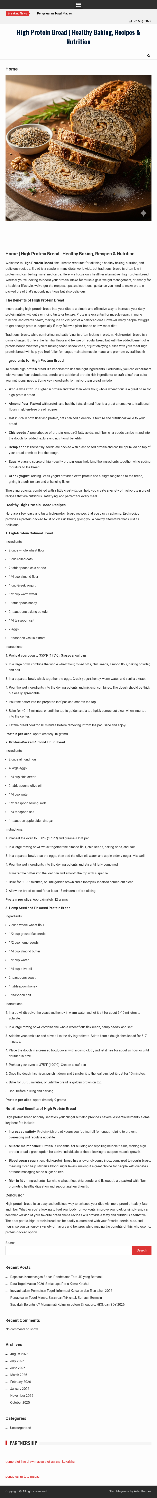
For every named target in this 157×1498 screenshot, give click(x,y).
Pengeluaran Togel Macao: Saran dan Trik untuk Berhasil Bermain (56, 1298)
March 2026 (18, 1375)
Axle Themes (142, 1491)
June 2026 (17, 1368)
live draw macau (32, 1462)
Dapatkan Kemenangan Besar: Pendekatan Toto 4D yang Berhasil (56, 1277)
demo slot (13, 1462)
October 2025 (20, 1402)
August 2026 (19, 1354)
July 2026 (17, 1361)
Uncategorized (20, 1428)
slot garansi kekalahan (60, 1462)
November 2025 (21, 1396)
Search (10, 1243)
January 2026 (19, 1389)
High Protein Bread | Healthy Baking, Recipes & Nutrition (78, 36)
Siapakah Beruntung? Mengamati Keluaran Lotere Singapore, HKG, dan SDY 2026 (67, 1304)
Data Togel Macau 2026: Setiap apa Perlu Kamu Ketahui (49, 1284)
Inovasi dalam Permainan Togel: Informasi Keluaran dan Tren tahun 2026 (61, 1291)
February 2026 (20, 1382)
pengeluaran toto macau (22, 1476)
